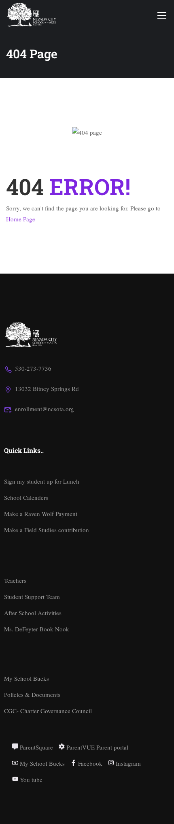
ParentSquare (35, 747)
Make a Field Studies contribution (46, 530)
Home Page (20, 219)
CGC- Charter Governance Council (48, 711)
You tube (30, 779)
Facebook (89, 763)
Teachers (15, 580)
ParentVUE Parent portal (96, 747)
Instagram (127, 763)
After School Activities (33, 613)
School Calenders (26, 497)
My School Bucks (26, 678)
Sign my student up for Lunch (41, 481)
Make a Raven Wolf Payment (40, 514)
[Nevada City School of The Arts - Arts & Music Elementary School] (32, 15)
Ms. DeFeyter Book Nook (36, 629)
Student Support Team (32, 597)
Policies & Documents (32, 694)
